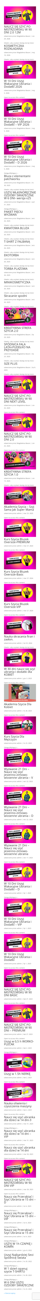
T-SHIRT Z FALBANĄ (17, 242)
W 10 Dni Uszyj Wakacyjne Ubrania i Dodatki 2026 (17, 84)
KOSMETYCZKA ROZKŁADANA (14, 47)
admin (19, 513)
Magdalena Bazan (23, 36)
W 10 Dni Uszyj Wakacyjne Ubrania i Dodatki (17, 957)
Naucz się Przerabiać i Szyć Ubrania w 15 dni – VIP (20, 1216)
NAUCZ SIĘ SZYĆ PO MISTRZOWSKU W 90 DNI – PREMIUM (18, 1027)
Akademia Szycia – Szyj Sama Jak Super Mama (19, 508)
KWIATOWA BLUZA (16, 228)
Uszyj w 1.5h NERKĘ (17, 1074)
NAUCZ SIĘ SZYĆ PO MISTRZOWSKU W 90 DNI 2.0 (18, 436)
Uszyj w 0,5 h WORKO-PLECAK (19, 1042)
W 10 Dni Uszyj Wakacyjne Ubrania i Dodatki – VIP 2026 (17, 121)
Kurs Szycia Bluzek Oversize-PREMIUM (17, 540)
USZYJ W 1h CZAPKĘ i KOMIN (18, 1245)
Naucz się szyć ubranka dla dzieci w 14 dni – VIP (19, 1133)
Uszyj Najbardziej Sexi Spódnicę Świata (19, 1256)
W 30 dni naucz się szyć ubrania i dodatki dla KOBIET (19, 672)
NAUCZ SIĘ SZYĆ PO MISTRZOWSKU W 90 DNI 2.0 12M (18, 29)
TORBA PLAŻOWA (15, 269)
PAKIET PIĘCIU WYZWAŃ (13, 213)
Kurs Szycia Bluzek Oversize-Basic (16, 573)
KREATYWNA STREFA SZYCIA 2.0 (17, 329)
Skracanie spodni (15, 296)
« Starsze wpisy (9, 1293)
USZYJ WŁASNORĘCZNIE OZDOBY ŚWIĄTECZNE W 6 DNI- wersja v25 (20, 195)
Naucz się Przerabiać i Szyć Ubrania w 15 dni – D (20, 1199)
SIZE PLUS (10, 364)
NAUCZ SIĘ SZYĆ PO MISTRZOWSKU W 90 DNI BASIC (18, 992)
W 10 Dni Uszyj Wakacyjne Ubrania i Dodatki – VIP (17, 921)
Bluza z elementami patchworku (17, 177)
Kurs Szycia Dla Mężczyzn (14, 737)
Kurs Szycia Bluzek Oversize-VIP (16, 605)
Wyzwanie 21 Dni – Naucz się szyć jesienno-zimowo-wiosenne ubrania (16, 849)
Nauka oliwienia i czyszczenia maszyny (18, 1104)
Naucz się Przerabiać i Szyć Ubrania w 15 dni (18, 1231)
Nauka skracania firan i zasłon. (19, 637)
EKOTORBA (11, 255)
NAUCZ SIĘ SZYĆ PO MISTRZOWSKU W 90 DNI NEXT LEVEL (18, 398)
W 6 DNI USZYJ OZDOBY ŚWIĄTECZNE (19, 1283)
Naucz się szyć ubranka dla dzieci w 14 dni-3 (19, 1118)
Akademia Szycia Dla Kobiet (17, 705)
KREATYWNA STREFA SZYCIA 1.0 (17, 473)
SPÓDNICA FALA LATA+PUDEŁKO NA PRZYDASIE (17, 347)
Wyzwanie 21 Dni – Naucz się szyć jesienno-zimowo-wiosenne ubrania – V (18, 773)
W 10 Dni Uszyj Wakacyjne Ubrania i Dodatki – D (17, 886)
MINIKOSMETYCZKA (17, 282)
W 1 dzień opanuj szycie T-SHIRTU (15, 1270)
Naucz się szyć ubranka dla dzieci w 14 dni (19, 1148)
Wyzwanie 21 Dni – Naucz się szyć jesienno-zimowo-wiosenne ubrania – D (18, 811)
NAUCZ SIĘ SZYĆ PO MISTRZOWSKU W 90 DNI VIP (18, 1183)
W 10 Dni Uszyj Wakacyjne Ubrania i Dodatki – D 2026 (17, 159)
